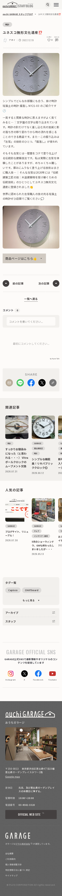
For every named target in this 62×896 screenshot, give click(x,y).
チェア (36, 531)
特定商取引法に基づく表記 (17, 869)
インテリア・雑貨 (41, 536)
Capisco (13, 590)
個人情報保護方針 (13, 864)
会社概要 (9, 853)
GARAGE (37, 443)
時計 (7, 24)
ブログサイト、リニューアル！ (16, 499)
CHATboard (32, 590)
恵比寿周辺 (38, 448)
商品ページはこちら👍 (21, 258)
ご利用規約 (10, 858)
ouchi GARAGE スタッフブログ (18, 14)
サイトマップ (11, 875)
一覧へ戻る (31, 299)
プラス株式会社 (23, 843)
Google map (12, 776)
